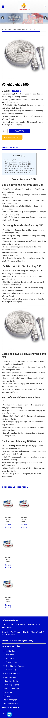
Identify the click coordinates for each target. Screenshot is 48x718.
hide (22, 156)
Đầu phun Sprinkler (10, 703)
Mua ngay (19, 131)
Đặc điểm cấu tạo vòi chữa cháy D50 (18, 162)
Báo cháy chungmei (12, 673)
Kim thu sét (7, 692)
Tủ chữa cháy (8, 655)
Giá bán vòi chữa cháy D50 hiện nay (17, 172)
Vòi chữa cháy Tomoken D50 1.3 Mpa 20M (8, 519)
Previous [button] (3, 18)
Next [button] (45, 18)
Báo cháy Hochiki (11, 681)
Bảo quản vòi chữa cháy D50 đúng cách (19, 170)
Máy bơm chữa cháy (11, 688)
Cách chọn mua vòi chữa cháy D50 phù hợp (20, 168)
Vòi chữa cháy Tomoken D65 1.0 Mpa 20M (8, 559)
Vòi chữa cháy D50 (9, 160)
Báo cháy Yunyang (12, 685)
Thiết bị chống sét (10, 662)
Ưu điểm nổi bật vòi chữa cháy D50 (17, 166)
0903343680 (9, 714)
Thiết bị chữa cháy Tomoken (13, 666)
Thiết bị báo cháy (9, 670)
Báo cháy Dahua (11, 677)
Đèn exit (6, 696)
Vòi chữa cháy (8, 658)
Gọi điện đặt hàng (12, 137)
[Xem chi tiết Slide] (24, 18)
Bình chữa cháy (9, 651)
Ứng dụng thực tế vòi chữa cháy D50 (18, 164)
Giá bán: (6, 91)
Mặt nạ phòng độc (10, 700)
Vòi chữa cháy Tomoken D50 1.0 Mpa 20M (24, 519)
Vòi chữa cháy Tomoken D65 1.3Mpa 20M (8, 600)
